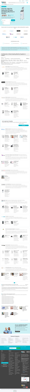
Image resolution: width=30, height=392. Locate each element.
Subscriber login (5, 366)
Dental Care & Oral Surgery (11, 362)
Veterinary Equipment (17, 372)
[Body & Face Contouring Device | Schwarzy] (5, 71)
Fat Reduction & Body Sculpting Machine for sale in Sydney (8, 296)
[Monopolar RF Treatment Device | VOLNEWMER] (15, 257)
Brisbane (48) (21, 60)
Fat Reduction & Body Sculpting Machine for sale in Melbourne (8, 297)
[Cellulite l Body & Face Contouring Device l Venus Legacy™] (5, 160)
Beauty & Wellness (7, 58)
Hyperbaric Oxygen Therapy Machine (15, 63)
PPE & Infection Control (17, 366)
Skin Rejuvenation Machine (25, 340)
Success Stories (2, 360)
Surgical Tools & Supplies (17, 369)
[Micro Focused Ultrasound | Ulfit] (5, 257)
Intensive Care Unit (11, 372)
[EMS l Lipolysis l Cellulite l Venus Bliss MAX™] (14, 160)
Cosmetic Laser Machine (12, 62)
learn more (17, 331)
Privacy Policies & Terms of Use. (13, 389)
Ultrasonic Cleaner (24, 341)
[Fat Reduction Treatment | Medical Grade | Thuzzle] (15, 272)
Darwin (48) (2, 61)
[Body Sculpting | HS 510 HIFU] (15, 134)
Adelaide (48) (25, 60)
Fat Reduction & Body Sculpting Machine (15, 58)
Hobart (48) (17, 60)
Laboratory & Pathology (11, 373)
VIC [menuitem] (3, 23)
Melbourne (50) (11, 60)
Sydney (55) (7, 60)
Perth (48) (14, 60)
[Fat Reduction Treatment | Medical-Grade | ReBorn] (24, 272)
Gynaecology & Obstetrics (11, 367)
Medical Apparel (10, 374)
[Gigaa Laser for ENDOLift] (24, 234)
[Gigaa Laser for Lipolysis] (5, 234)
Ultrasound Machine (24, 342)
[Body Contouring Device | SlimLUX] (5, 272)
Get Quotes (13, 20)
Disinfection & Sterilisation (11, 365)
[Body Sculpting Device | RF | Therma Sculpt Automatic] (5, 143)
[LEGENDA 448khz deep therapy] (15, 234)
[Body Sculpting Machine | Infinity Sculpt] (5, 220)
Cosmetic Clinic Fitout (6, 62)
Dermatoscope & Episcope (25, 62)
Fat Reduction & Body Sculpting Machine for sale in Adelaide (8, 302)
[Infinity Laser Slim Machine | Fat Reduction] (14, 220)
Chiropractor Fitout (3, 338)
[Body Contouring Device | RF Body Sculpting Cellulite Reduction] (5, 134)
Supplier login (5, 364)
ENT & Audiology (10, 366)
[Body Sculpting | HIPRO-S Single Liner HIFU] (24, 134)
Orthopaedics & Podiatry (17, 360)
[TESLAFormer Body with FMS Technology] (24, 257)
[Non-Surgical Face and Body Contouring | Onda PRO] (14, 71)
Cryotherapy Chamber (18, 62)
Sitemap (2, 361)
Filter (28, 58)
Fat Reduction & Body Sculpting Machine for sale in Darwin (8, 303)
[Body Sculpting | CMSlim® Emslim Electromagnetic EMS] (14, 143)
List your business (5, 362)
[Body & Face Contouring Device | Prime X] (14, 86)
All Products (2, 58)
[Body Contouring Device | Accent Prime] (5, 86)
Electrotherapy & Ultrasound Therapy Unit (6, 63)
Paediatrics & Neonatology (17, 361)
